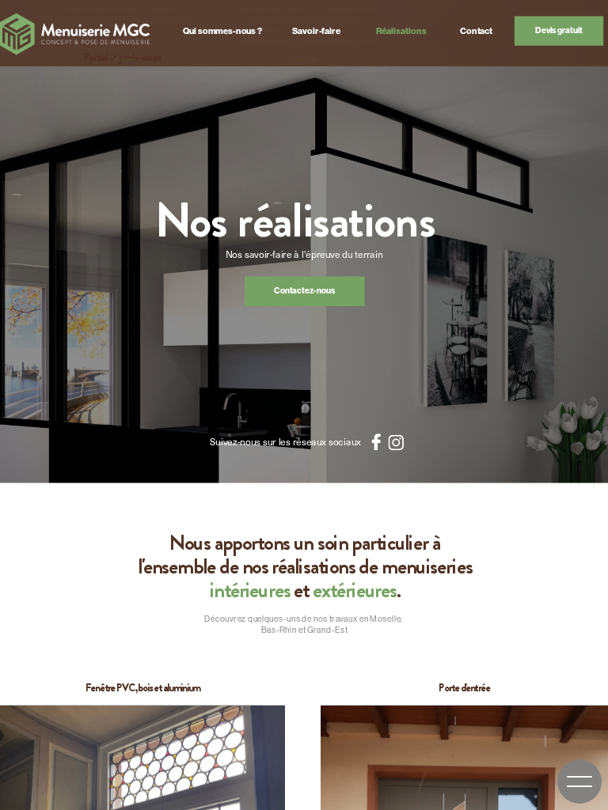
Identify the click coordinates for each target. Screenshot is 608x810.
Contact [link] (476, 30)
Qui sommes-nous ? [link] (222, 30)
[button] (579, 781)
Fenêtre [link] (100, 688)
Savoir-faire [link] (316, 30)
